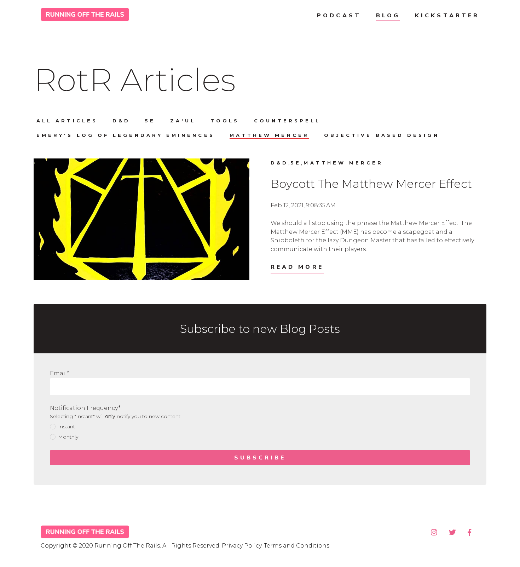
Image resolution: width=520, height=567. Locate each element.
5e (150, 120)
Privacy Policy (241, 545)
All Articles (67, 120)
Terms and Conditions (296, 545)
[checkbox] (260, 432)
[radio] (260, 426)
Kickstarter (447, 15)
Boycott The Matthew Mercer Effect (371, 184)
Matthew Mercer (269, 135)
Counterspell (287, 120)
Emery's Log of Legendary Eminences (125, 135)
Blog (388, 15)
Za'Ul (182, 120)
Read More (297, 267)
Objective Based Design (381, 135)
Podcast (339, 15)
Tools (224, 120)
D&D (121, 120)
